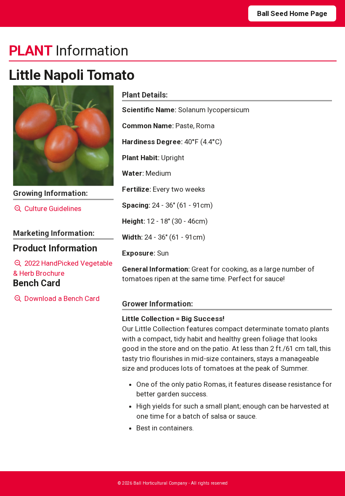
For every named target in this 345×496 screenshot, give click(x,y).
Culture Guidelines (52, 208)
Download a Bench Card (61, 298)
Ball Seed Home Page (292, 13)
